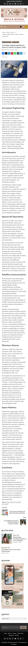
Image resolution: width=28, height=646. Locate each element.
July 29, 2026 (6, 553)
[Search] (23, 26)
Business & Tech (7, 42)
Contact (14, 633)
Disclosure (11, 635)
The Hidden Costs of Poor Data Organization (10, 550)
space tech (13, 502)
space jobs (14, 411)
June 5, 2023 (14, 50)
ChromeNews (21, 642)
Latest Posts (20, 633)
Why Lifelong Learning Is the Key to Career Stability (19, 538)
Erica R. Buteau (14, 19)
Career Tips (15, 42)
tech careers (5, 504)
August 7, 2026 (17, 542)
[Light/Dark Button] (20, 27)
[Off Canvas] (2, 26)
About (9, 633)
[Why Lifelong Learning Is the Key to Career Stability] (6, 539)
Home (5, 633)
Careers (7, 502)
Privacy (17, 635)
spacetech (18, 502)
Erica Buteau (6, 50)
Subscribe (26, 27)
